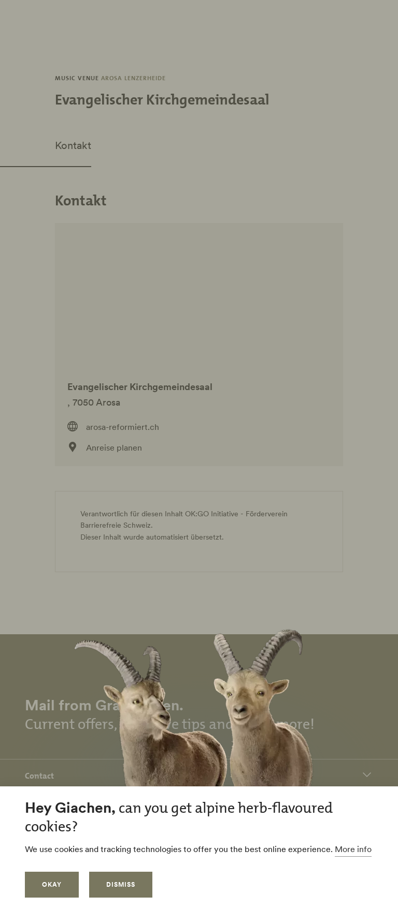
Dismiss (120, 884)
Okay (52, 884)
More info (353, 849)
